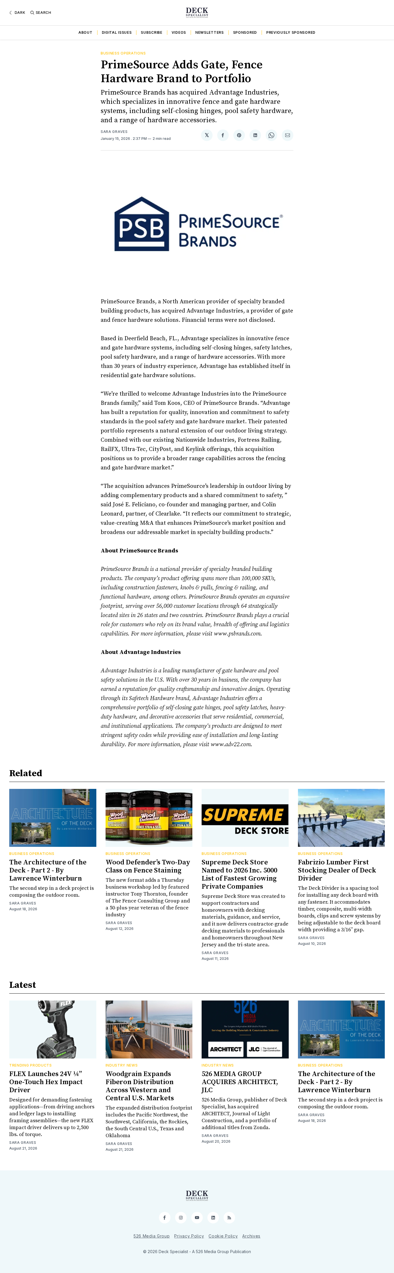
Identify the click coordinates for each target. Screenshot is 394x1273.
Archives (251, 1235)
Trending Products (30, 1065)
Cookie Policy (223, 1235)
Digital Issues (117, 32)
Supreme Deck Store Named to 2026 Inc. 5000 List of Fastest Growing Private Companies (239, 874)
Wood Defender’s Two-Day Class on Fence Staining (148, 866)
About (85, 32)
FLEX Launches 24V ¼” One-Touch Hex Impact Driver (46, 1082)
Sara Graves (114, 131)
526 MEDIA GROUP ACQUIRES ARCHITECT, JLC (240, 1082)
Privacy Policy (189, 1235)
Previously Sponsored (291, 32)
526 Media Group (152, 1235)
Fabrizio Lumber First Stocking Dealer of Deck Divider (337, 870)
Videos (179, 32)
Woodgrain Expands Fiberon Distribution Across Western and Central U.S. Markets (140, 1086)
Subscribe (151, 32)
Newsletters (209, 32)
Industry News (122, 1065)
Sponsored (245, 32)
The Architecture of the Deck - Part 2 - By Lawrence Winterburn (48, 870)
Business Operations (123, 53)
